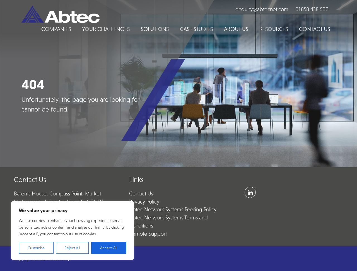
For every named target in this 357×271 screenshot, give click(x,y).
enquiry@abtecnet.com (261, 9)
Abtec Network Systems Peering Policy (172, 209)
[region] (72, 230)
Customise (36, 248)
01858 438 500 (312, 9)
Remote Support (148, 234)
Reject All (72, 248)
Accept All (108, 248)
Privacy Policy (144, 202)
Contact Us (141, 194)
